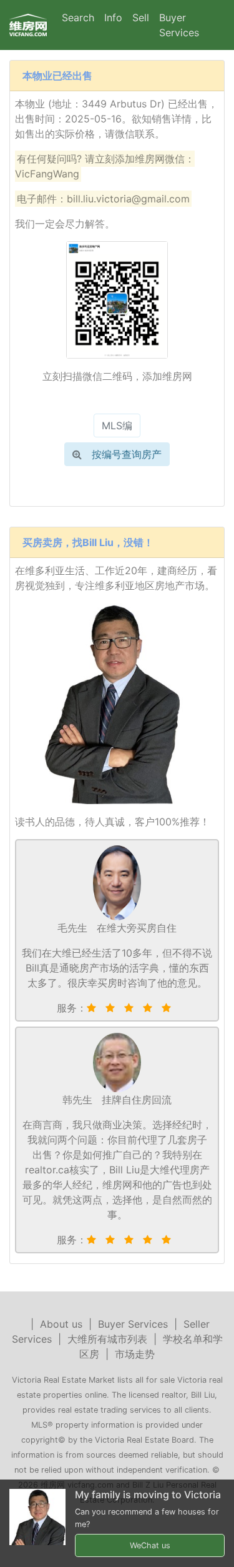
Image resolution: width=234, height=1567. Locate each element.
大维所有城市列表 (107, 1339)
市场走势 (135, 1354)
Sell (140, 17)
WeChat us (150, 1545)
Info (113, 17)
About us (61, 1324)
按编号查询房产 (127, 454)
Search (78, 17)
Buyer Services (179, 25)
